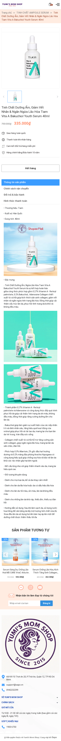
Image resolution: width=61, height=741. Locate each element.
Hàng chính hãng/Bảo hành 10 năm (23, 152)
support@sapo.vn (14, 685)
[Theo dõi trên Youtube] (40, 587)
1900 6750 (11, 727)
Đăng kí (46, 603)
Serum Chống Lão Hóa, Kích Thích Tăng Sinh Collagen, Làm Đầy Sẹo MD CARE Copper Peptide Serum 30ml (45, 571)
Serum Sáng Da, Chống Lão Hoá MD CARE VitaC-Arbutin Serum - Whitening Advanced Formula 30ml (15, 571)
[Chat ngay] (21, 587)
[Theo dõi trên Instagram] (30, 587)
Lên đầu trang (51, 739)
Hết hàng (30, 168)
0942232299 (12, 690)
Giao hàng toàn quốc (16, 133)
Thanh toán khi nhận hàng (19, 139)
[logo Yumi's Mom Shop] (30, 644)
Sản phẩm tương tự (30, 530)
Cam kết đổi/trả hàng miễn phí (21, 146)
